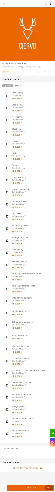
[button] (27, 79)
